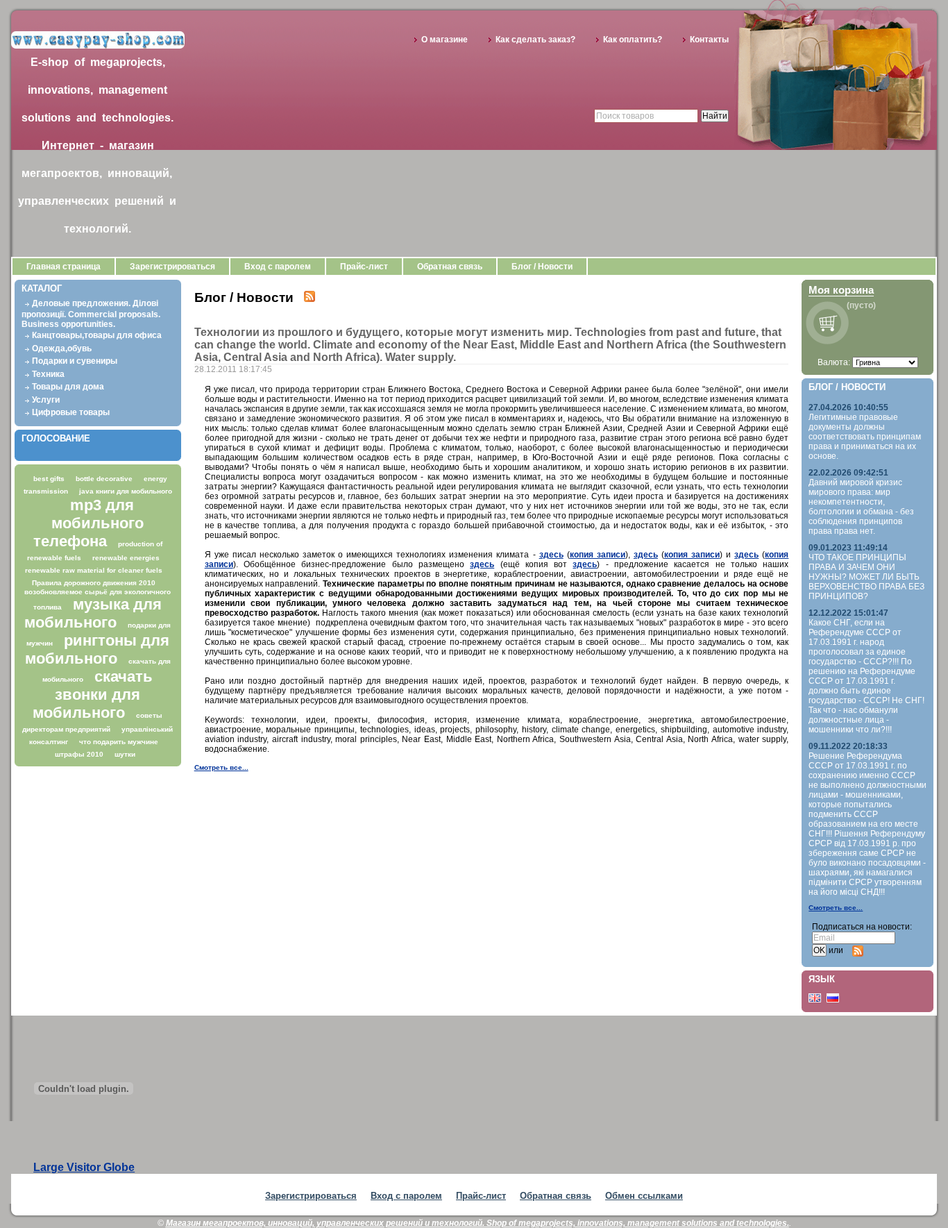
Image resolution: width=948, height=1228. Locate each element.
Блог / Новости (542, 266)
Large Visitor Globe (84, 1167)
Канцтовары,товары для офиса (97, 335)
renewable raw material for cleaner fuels (93, 570)
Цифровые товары (71, 412)
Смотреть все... (221, 767)
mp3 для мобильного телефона (88, 523)
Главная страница (63, 266)
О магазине (444, 39)
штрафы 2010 (79, 754)
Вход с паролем (277, 266)
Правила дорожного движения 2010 (93, 583)
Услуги (46, 400)
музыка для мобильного (93, 613)
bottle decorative (104, 478)
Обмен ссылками (644, 1196)
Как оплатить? (632, 39)
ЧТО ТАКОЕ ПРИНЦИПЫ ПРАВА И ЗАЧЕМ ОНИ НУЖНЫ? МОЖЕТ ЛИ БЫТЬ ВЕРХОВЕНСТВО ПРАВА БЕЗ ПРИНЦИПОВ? (866, 577)
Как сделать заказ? (535, 39)
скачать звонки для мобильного (93, 694)
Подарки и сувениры (74, 361)
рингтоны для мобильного (97, 649)
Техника (48, 374)
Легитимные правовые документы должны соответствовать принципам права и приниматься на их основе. (865, 436)
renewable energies (126, 558)
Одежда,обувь (62, 348)
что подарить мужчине (118, 742)
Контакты (709, 39)
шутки (125, 754)
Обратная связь (449, 266)
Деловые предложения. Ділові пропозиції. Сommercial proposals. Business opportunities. (91, 313)
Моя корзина (841, 290)
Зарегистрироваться (172, 266)
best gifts (49, 478)
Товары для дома (68, 387)
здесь (551, 555)
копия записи (597, 555)
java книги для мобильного (125, 491)
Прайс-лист (364, 266)
